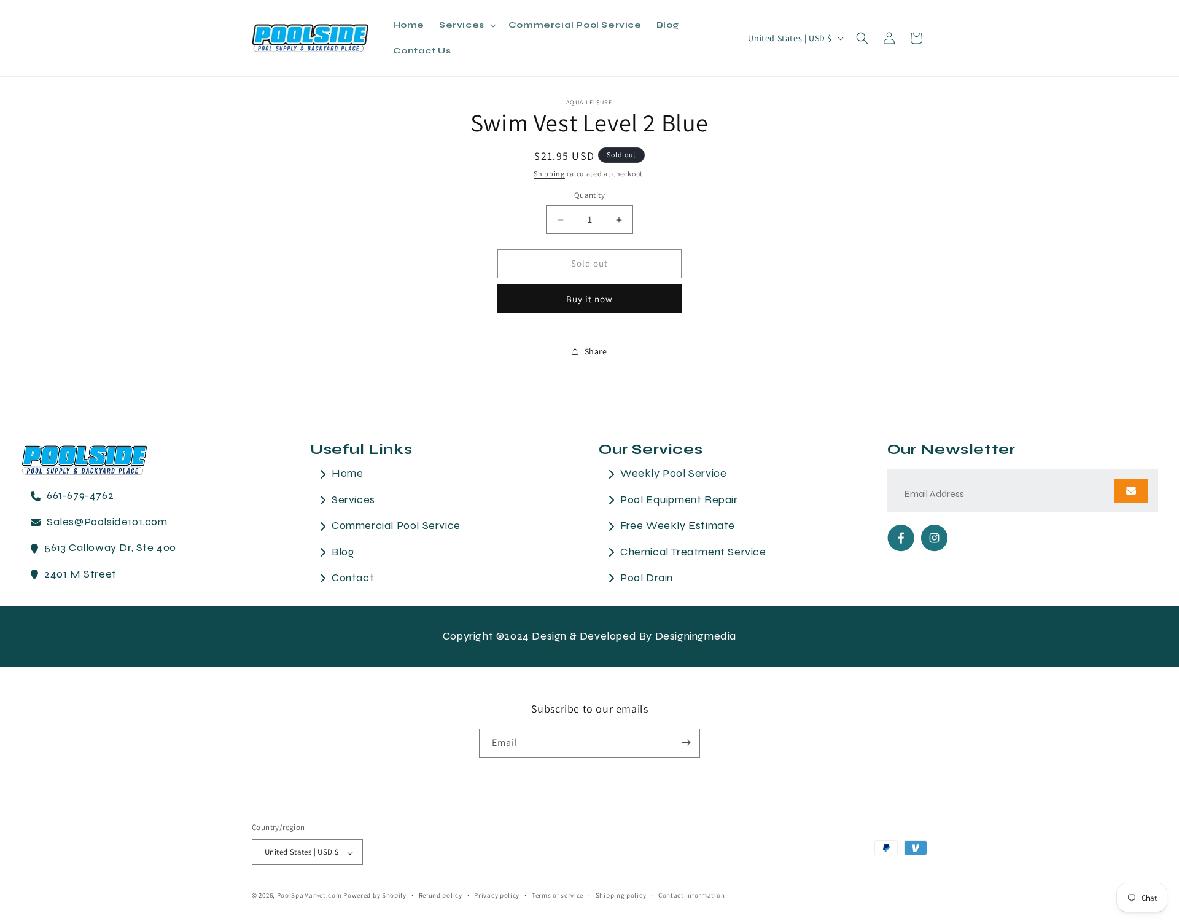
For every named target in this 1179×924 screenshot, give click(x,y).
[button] (466, 25)
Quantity (589, 195)
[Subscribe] (685, 742)
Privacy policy (496, 895)
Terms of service (557, 895)
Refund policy (440, 895)
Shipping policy (621, 895)
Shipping (549, 173)
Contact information (691, 895)
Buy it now (589, 299)
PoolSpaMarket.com (309, 895)
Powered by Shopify (375, 895)
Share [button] (596, 351)
